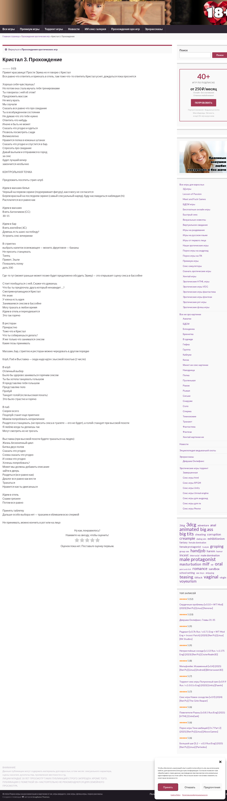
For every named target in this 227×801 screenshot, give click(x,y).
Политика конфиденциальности (195, 795)
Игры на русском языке (195, 235)
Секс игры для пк (192, 503)
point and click (185, 569)
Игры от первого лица (194, 240)
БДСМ (186, 323)
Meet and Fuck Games (194, 199)
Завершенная (190, 472)
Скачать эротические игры (197, 271)
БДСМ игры (189, 204)
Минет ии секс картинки (195, 364)
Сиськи (186, 395)
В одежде (188, 339)
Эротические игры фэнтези (197, 296)
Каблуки (187, 354)
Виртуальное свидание (195, 224)
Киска (186, 359)
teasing (186, 577)
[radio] (77, 540)
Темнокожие (189, 416)
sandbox (214, 569)
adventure (203, 525)
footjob (205, 547)
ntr (212, 564)
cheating (200, 534)
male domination (210, 555)
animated (189, 529)
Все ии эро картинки (190, 314)
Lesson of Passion (192, 194)
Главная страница (11, 36)
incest (184, 555)
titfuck (198, 577)
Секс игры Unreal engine (196, 493)
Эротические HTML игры (196, 281)
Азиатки (187, 318)
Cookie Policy (175, 795)
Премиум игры (30, 29)
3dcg (191, 524)
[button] (220, 761)
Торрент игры (54, 29)
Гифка (186, 344)
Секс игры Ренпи (192, 508)
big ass (206, 529)
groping (217, 546)
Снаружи (187, 401)
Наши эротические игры (196, 245)
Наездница (189, 370)
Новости (74, 29)
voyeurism (187, 581)
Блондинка (189, 328)
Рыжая (186, 390)
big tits (186, 534)
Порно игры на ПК (192, 255)
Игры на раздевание (194, 230)
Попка (186, 375)
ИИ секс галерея (95, 29)
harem (211, 551)
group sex (184, 551)
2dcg (182, 525)
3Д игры (187, 188)
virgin (223, 577)
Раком (186, 385)
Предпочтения (212, 787)
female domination (197, 542)
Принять (168, 787)
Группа (186, 349)
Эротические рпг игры (194, 302)
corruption (214, 534)
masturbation (190, 564)
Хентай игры (189, 276)
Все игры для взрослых (191, 184)
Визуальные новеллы (194, 219)
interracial (194, 555)
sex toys (200, 573)
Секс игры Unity (191, 487)
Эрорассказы (154, 29)
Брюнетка (188, 334)
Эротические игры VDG (195, 286)
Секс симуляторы (192, 266)
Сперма (187, 411)
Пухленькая (189, 380)
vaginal (211, 576)
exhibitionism (216, 538)
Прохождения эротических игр (35, 36)
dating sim (201, 539)
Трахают (187, 421)
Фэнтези (187, 431)
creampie (187, 538)
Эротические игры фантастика (199, 291)
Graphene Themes (41, 797)
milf (206, 564)
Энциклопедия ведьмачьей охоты (197, 450)
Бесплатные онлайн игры (196, 209)
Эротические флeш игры (196, 307)
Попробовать (203, 102)
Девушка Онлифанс (193, 461)
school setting (187, 572)
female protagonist (190, 546)
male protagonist (197, 559)
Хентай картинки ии (193, 437)
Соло (185, 406)
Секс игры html (191, 477)
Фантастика (189, 426)
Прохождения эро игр (125, 29)
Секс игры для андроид (195, 498)
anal (213, 525)
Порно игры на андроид (195, 250)
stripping (210, 573)
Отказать (190, 787)
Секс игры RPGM (192, 482)
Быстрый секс (190, 214)
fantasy (183, 542)
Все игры (8, 29)
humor (219, 551)
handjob (197, 551)
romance (199, 568)
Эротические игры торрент (193, 468)
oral (219, 564)
